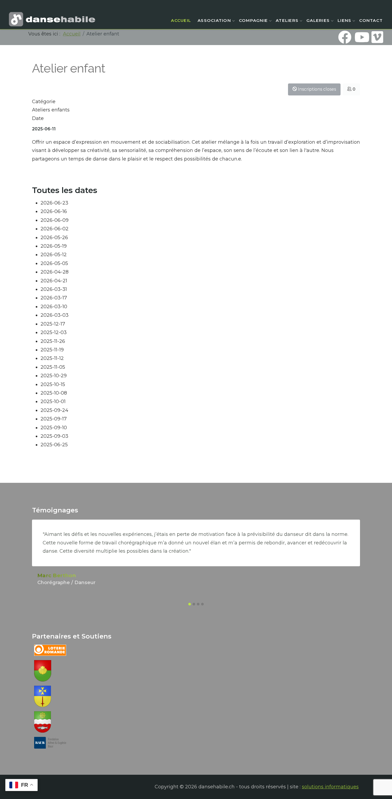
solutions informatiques (330, 787)
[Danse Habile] (52, 19)
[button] (189, 604)
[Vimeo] (377, 37)
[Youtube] (361, 37)
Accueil (181, 20)
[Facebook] (344, 37)
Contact (371, 20)
